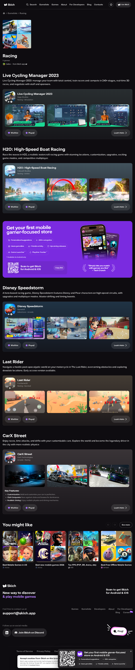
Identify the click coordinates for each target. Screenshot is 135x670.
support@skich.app (19, 613)
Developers (99, 609)
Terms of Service (24, 651)
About (64, 4)
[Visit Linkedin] (7, 632)
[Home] (9, 4)
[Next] (114, 524)
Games (55, 4)
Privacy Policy (43, 651)
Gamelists (44, 4)
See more (126, 525)
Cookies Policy (34, 665)
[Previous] (108, 524)
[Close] (131, 651)
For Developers (76, 4)
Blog (89, 4)
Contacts (98, 4)
